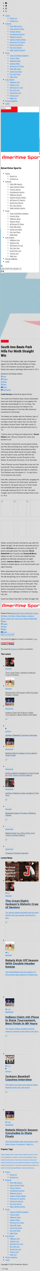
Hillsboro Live (15, 82)
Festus (12, 1154)
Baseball (26, 1154)
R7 (14, 1165)
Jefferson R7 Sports (17, 42)
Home (7, 15)
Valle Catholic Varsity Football (29, 1165)
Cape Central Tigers (17, 29)
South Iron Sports (16, 45)
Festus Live (14, 95)
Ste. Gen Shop (15, 74)
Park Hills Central (9, 1165)
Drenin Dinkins (21, 616)
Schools (8, 23)
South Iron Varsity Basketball (26, 618)
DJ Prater (11, 616)
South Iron (10, 618)
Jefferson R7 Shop (17, 66)
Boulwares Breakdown (16, 1168)
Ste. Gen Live (15, 90)
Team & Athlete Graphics (19, 55)
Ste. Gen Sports (16, 47)
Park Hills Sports (16, 26)
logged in (14, 649)
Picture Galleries (11, 101)
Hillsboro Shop (15, 61)
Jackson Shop (15, 63)
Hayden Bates (8, 1162)
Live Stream (9, 79)
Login (7, 103)
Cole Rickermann (9, 1157)
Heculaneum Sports (17, 34)
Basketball (16, 613)
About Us (13, 18)
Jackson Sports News (18, 39)
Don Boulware (31, 1168)
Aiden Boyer (3, 1160)
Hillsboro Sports (16, 37)
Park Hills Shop (15, 69)
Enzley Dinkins (26, 1160)
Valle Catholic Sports (17, 50)
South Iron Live (15, 93)
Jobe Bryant (15, 1157)
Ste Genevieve (27, 1162)
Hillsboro (16, 1154)
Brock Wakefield (27, 613)
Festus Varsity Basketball (18, 1162)
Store (7, 53)
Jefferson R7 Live (16, 87)
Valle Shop (13, 77)
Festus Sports (15, 31)
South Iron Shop (16, 71)
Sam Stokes (18, 1165)
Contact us (14, 21)
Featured (21, 1154)
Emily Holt (7, 1168)
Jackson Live (14, 85)
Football (3, 1154)
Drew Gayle (24, 1168)
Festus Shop (14, 58)
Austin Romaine (11, 1160)
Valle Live (13, 98)
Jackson (35, 1157)
